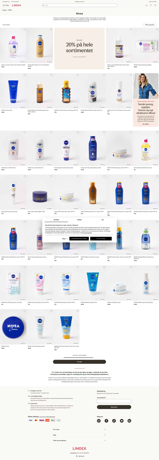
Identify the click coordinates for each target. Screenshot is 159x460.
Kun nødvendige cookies (79, 238)
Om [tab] (103, 219)
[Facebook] (106, 421)
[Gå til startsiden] (16, 5)
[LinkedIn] (129, 421)
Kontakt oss (73, 453)
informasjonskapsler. (86, 233)
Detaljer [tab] (79, 219)
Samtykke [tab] (56, 219)
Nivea (10, 10)
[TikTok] (114, 421)
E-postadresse (101, 397)
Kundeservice (6, 1)
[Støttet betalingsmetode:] (62, 420)
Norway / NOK (152, 1)
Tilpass (64, 238)
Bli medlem (146, 124)
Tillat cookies (100, 238)
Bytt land (81, 456)
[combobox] (79, 5)
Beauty (5, 10)
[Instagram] (99, 421)
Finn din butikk (14, 1)
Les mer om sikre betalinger (47, 416)
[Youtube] (122, 421)
